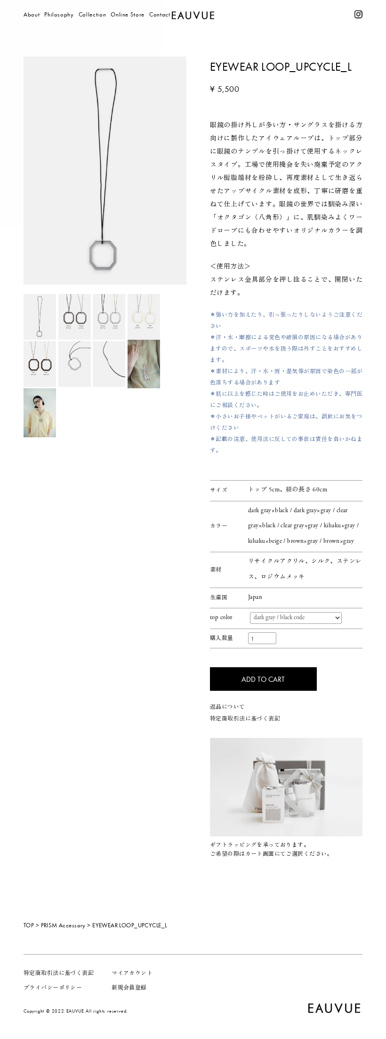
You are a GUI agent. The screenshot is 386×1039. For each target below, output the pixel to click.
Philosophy (59, 14)
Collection (92, 14)
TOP (29, 925)
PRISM (120, 27)
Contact (159, 14)
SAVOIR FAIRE (131, 41)
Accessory (72, 925)
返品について (227, 707)
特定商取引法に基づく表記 (245, 719)
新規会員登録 (129, 988)
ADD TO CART (263, 679)
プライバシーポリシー (53, 988)
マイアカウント (132, 973)
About (32, 14)
